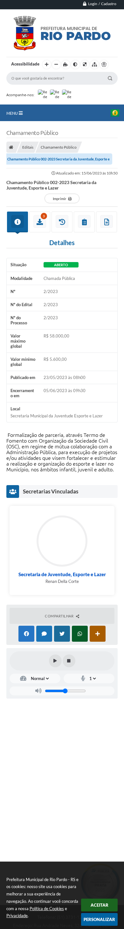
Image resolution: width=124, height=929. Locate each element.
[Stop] (69, 660)
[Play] (55, 660)
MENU (12, 113)
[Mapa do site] (94, 64)
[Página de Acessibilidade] (104, 64)
